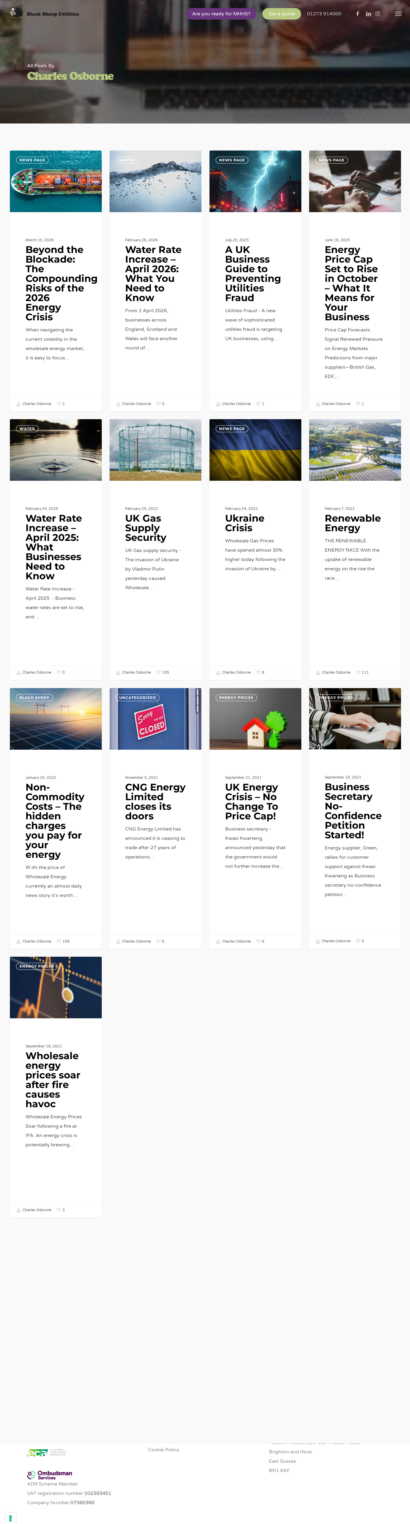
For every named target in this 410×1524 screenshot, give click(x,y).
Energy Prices (236, 697)
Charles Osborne (36, 404)
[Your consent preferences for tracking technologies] (10, 1518)
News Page (32, 160)
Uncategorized (137, 697)
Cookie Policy (163, 1450)
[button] (398, 13)
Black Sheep (334, 428)
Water (127, 160)
